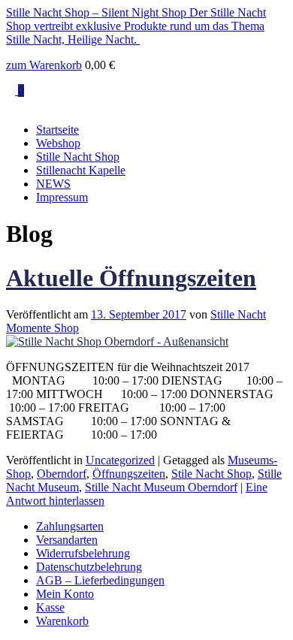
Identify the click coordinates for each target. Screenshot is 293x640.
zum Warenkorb (44, 65)
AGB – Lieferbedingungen (100, 580)
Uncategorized (120, 460)
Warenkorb (62, 620)
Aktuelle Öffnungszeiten (131, 277)
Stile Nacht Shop (211, 473)
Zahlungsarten (70, 526)
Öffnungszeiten (128, 473)
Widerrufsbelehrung (83, 553)
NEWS (53, 183)
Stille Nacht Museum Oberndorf (161, 487)
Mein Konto (65, 593)
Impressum (62, 197)
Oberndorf (61, 473)
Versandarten (67, 539)
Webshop (58, 143)
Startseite (57, 129)
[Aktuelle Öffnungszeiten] (117, 341)
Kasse (50, 607)
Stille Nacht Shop (77, 156)
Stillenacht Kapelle (80, 170)
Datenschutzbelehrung (89, 566)
